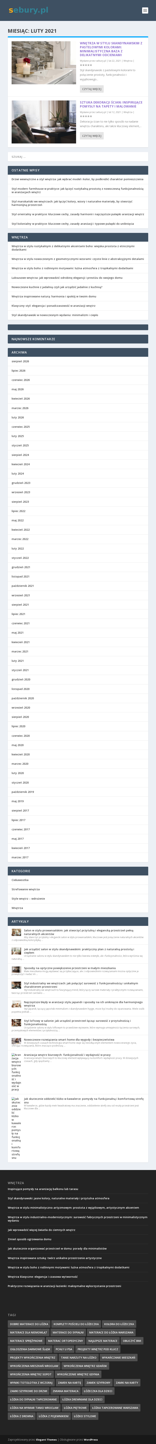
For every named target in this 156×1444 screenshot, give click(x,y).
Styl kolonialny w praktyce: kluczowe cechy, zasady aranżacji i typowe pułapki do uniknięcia (73, 223)
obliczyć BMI (132, 1341)
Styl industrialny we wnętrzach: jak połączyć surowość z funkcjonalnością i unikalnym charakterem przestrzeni (81, 984)
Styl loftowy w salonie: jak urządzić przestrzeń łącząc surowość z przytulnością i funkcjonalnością (77, 1022)
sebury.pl (101, 60)
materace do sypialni (68, 1332)
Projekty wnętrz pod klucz (98, 1349)
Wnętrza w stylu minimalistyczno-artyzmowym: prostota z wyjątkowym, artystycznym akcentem (73, 1207)
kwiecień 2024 (21, 464)
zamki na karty (127, 1382)
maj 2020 (18, 745)
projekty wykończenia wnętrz (32, 1357)
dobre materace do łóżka (29, 1324)
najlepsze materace (102, 1341)
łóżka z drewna (21, 1416)
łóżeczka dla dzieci (98, 1391)
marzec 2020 (20, 763)
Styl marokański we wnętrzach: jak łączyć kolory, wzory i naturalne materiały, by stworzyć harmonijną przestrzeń (72, 203)
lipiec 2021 (18, 614)
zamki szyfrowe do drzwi (28, 1391)
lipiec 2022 (18, 511)
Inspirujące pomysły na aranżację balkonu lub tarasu (43, 1189)
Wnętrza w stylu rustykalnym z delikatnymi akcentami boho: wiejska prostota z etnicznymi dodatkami (73, 247)
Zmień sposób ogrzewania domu (29, 1239)
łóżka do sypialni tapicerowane (33, 1399)
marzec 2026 (20, 408)
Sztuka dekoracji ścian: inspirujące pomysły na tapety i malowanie (111, 104)
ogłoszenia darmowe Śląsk (30, 1349)
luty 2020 (18, 773)
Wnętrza (127, 60)
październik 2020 (23, 698)
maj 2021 (18, 632)
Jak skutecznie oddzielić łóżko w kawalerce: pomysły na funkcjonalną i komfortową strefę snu (84, 1100)
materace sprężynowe (26, 1341)
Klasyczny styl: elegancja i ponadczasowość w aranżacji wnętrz (54, 305)
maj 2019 (18, 801)
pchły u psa (64, 1349)
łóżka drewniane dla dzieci (82, 1399)
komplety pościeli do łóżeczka (76, 1324)
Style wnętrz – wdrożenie (28, 898)
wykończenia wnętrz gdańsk (85, 1366)
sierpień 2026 (20, 361)
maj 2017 (18, 838)
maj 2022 (18, 520)
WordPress (91, 1439)
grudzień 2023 (21, 483)
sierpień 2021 (20, 604)
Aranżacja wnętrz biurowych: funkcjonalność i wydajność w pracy (67, 1055)
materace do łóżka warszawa (111, 1332)
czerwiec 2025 (21, 427)
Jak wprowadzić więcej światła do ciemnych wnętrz (41, 1230)
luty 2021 (18, 661)
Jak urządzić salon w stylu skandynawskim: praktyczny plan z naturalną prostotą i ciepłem (79, 950)
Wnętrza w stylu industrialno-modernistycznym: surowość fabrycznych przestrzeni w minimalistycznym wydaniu (77, 1218)
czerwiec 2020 (21, 736)
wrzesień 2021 (21, 595)
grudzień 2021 (21, 567)
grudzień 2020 (21, 679)
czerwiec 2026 (21, 380)
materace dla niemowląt (28, 1332)
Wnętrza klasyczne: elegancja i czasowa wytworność (43, 1276)
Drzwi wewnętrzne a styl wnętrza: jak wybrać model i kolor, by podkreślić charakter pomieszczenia (77, 179)
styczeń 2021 (20, 670)
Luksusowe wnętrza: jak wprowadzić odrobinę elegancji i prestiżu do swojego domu (67, 278)
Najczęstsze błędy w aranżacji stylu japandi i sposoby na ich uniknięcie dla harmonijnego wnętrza (83, 1003)
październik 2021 (23, 586)
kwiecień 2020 (21, 754)
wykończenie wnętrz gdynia (78, 1374)
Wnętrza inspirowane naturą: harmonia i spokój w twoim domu (54, 296)
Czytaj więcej (91, 89)
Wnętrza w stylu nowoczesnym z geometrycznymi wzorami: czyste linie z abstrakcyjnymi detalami (78, 259)
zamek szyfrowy (98, 1382)
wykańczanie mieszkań (118, 1357)
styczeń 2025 (20, 445)
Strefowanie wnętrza (26, 889)
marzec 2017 (20, 857)
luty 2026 (18, 417)
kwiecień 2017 (21, 848)
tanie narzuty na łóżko (78, 1357)
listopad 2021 (20, 576)
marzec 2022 (20, 539)
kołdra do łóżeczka (119, 1324)
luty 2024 (18, 473)
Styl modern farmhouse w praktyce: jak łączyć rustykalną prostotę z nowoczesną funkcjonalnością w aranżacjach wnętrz (77, 190)
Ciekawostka (20, 880)
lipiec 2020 (18, 726)
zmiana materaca (65, 1391)
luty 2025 (18, 436)
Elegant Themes (46, 1439)
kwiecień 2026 (21, 398)
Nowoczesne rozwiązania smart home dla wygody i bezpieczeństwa (69, 1039)
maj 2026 (18, 389)
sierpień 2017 (20, 810)
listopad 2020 (20, 689)
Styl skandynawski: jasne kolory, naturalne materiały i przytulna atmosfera (58, 1198)
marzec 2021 (20, 651)
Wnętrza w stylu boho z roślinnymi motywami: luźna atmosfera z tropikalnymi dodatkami (72, 268)
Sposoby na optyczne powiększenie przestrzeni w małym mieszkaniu (70, 968)
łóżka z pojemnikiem (53, 1416)
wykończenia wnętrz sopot (31, 1374)
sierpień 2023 (20, 501)
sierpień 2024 (20, 455)
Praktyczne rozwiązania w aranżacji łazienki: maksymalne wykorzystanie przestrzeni (64, 1286)
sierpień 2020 (20, 717)
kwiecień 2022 (21, 529)
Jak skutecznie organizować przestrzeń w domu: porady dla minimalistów (57, 1248)
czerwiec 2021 (21, 623)
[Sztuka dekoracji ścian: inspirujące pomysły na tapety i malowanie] (44, 121)
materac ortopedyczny (65, 1341)
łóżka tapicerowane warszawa (115, 1408)
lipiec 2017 (18, 820)
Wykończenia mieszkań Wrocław (34, 1366)
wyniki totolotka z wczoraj (31, 1382)
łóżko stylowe (85, 1416)
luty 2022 (18, 548)
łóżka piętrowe (75, 1408)
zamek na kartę (69, 1382)
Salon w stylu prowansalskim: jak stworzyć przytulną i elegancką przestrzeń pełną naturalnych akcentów (78, 932)
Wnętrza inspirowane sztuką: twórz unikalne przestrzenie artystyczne (55, 1258)
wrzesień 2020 (21, 707)
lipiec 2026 (18, 370)
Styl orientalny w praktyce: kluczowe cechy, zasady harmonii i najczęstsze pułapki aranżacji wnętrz (78, 214)
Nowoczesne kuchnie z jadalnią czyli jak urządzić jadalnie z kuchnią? (57, 287)
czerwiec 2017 (21, 829)
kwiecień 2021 (21, 642)
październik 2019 (23, 792)
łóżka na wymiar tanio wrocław (34, 1408)
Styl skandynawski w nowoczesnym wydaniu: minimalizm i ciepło (55, 315)
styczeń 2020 (20, 782)
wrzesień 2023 (21, 492)
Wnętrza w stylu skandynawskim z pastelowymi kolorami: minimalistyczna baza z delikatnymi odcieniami (111, 49)
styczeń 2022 (20, 558)
